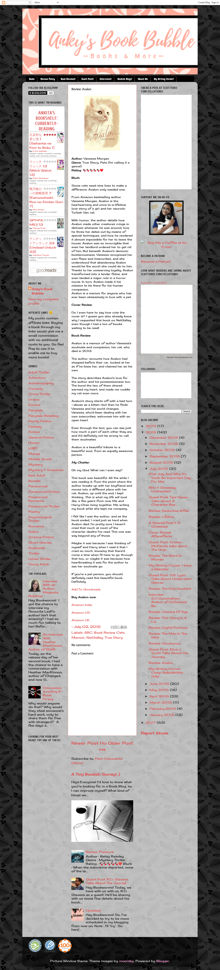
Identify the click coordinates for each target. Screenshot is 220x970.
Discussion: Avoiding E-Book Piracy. (52, 693)
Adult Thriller (39, 372)
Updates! (93, 910)
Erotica (34, 405)
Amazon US (81, 612)
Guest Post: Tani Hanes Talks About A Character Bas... (168, 500)
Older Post (120, 743)
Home (32, 79)
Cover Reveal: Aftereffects (160, 534)
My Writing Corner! (164, 79)
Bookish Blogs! (125, 79)
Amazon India (82, 605)
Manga (34, 454)
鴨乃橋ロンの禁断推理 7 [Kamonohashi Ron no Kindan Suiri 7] (46, 197)
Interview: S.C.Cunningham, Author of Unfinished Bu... (168, 600)
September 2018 (165, 456)
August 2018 (162, 462)
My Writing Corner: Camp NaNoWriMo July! (166, 672)
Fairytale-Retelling (43, 416)
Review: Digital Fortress (168, 627)
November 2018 (164, 444)
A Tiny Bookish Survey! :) (95, 774)
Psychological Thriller (40, 519)
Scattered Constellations (154, 282)
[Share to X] (119, 627)
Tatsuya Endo (39, 228)
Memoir (78, 637)
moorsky (126, 961)
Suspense (36, 548)
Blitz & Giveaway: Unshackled (163, 489)
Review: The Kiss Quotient (170, 588)
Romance (36, 526)
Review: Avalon (161, 663)
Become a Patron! (155, 261)
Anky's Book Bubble (42, 291)
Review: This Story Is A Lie (168, 619)
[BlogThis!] (115, 627)
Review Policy (48, 79)
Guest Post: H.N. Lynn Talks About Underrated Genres (170, 578)
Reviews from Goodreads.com (179, 357)
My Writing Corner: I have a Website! (170, 567)
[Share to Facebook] (122, 627)
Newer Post (84, 743)
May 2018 (160, 690)
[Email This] (112, 627)
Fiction (34, 432)
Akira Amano (38, 210)
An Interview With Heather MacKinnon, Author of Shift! (45, 641)
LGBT (33, 448)
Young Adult (38, 564)
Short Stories (40, 542)
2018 (151, 432)
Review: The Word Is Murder (165, 557)
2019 (151, 426)
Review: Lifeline (161, 517)
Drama (33, 399)
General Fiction (41, 437)
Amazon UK (81, 620)
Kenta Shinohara (40, 178)
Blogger (162, 961)
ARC (88, 632)
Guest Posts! (87, 79)
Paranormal (37, 486)
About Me (143, 79)
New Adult (36, 475)
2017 (151, 722)
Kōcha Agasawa (39, 151)
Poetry (34, 511)
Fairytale (35, 410)
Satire (33, 532)
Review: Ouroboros (164, 643)
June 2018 (160, 684)
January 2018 (162, 715)
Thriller (34, 553)
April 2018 (160, 696)
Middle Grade (40, 459)
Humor (34, 443)
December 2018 (164, 437)
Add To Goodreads (86, 589)
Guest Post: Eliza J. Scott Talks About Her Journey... (169, 653)
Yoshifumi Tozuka (40, 255)
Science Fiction (41, 537)
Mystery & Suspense (45, 470)
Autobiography (41, 383)
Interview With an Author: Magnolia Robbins (43, 588)
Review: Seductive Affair (169, 511)
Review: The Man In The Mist (168, 635)
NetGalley (94, 637)
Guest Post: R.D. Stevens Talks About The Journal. (107, 881)
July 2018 (159, 468)
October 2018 (163, 450)
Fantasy (35, 426)
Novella (34, 481)
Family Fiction (40, 421)
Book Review (104, 632)
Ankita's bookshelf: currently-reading (46, 121)
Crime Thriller (39, 394)
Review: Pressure (100, 852)
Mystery (35, 464)
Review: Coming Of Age (168, 612)
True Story (114, 637)
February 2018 (163, 708)
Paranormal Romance (37, 499)
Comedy (35, 388)
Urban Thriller (39, 559)
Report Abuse (154, 733)
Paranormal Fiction (44, 492)
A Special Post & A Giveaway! (164, 524)
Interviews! (106, 79)
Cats (120, 632)
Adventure (37, 377)
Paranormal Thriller (44, 506)
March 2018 (161, 702)
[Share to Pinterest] (125, 627)
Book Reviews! (68, 79)
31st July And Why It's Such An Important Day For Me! (170, 477)
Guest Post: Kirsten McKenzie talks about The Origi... (168, 545)
